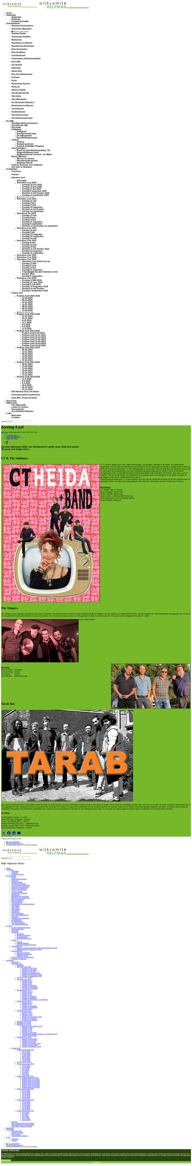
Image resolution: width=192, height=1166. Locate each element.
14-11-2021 (27, 375)
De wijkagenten (24, 136)
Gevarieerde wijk (19, 125)
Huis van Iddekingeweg (21, 74)
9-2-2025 (26, 324)
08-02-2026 (27, 306)
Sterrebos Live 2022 (26, 240)
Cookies (15, 417)
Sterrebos (4, 432)
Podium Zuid (17, 293)
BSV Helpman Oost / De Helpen (25, 391)
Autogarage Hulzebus (21, 36)
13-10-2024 (27, 316)
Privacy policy (6, 1160)
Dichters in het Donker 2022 (35, 249)
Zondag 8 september (32, 224)
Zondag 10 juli (29, 247)
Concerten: (16, 171)
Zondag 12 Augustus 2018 (35, 286)
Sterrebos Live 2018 (26, 278)
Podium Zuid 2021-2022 (28, 362)
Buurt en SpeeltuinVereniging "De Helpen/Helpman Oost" (33, 151)
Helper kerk (16, 71)
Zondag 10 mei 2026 (32, 185)
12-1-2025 (26, 322)
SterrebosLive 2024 (26, 213)
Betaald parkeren (25, 144)
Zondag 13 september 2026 (35, 195)
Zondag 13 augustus (32, 234)
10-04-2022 (27, 370)
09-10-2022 (27, 350)
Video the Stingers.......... (14, 437)
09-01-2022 (27, 364)
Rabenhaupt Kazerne (20, 83)
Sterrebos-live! (18, 177)
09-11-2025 (27, 300)
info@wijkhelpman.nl (15, 843)
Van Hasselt (16, 65)
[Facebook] (7, 442)
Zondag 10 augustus (32, 207)
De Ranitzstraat (18, 111)
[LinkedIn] (7, 443)
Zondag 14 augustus (32, 251)
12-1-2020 (26, 379)
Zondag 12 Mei (29, 263)
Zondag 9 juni (29, 217)
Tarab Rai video (12, 438)
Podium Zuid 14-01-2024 (34, 339)
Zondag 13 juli (29, 205)
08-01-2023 (27, 354)
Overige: (15, 174)
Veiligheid (16, 129)
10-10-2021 (27, 372)
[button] (3, 833)
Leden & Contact (19, 407)
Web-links (16, 415)
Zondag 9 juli (28, 232)
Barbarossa (16, 39)
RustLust (15, 86)
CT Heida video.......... (13, 435)
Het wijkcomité (18, 405)
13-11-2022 (27, 352)
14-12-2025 (27, 302)
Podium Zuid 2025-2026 (28, 296)
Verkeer (15, 140)
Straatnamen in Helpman (22, 105)
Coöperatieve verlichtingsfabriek (26, 58)
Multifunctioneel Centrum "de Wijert (34, 154)
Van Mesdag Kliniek (20, 93)
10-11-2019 (27, 389)
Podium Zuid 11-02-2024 (34, 341)
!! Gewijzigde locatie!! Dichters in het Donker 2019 (40, 273)
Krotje (14, 80)
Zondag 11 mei (29, 201)
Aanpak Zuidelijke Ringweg (30, 146)
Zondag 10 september (33, 236)
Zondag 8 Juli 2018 (31, 284)
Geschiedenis (13, 23)
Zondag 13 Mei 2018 (32, 280)
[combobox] (18, 421)
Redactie (15, 19)
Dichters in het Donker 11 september (40, 226)
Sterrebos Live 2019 (26, 259)
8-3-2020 (26, 383)
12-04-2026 (27, 310)
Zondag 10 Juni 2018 (32, 282)
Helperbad (16, 68)
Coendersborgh (18, 55)
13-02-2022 (27, 366)
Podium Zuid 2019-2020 (28, 377)
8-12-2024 (26, 320)
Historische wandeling (21, 28)
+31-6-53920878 (14, 842)
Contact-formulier (20, 21)
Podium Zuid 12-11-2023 (34, 335)
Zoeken (3, 422)
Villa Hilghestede (19, 99)
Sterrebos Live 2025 (26, 199)
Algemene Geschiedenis (22, 25)
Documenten (17, 409)
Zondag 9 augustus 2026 (34, 191)
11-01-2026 (27, 304)
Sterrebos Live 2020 (26, 257)
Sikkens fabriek (18, 90)
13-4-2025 (26, 329)
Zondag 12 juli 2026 (31, 189)
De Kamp (15, 77)
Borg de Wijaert (18, 52)
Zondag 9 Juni (29, 265)
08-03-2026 (27, 308)
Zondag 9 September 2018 (35, 291)
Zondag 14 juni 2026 (32, 187)
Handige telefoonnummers (24, 123)
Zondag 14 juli (29, 220)
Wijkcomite (11, 403)
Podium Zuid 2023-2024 (28, 331)
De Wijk (10, 121)
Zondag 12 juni (29, 245)
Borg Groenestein (19, 49)
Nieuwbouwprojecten (27, 161)
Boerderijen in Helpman (21, 43)
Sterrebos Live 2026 (26, 183)
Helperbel (11, 15)
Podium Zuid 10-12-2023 (34, 337)
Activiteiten (11, 169)
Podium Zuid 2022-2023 (28, 347)
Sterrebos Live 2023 (26, 228)
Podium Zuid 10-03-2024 (34, 343)
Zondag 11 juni (29, 230)
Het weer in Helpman (21, 167)
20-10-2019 (27, 387)
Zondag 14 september (33, 211)
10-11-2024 (27, 318)
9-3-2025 (26, 327)
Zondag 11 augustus (32, 222)
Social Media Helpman (22, 411)
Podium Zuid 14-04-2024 (34, 345)
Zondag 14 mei (29, 238)
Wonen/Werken (19, 156)
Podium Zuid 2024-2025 (28, 314)
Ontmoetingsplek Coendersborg (25, 394)
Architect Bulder (18, 33)
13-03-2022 (27, 368)
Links (9, 413)
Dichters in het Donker (33, 209)
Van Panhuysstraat (19, 115)
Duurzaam (11, 401)
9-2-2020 (26, 381)
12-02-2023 (27, 356)
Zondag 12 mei (29, 215)
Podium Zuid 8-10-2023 (33, 333)
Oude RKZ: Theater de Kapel (24, 397)
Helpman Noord (24, 163)
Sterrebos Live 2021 (26, 255)
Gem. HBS (15, 61)
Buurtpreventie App (26, 133)
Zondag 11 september (32, 253)
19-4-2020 (26, 385)
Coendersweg (17, 108)
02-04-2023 (27, 360)
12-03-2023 (27, 358)
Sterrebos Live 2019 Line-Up (36, 261)
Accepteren (96, 1162)
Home (9, 13)
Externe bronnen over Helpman (27, 165)
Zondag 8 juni (29, 203)
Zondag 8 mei (28, 243)
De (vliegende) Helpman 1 (22, 102)
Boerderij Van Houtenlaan (22, 46)
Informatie (22, 180)
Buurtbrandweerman (27, 138)
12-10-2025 (27, 298)
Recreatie (16, 127)
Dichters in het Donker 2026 (35, 193)
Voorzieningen (18, 148)
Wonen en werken (25, 158)
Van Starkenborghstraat (22, 118)
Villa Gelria (16, 96)
